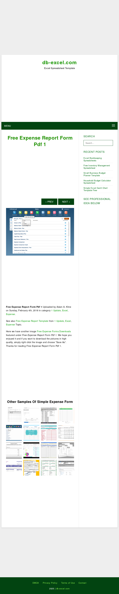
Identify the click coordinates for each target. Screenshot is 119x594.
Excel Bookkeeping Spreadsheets (93, 159)
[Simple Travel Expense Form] (31, 467)
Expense (10, 314)
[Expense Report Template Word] (49, 415)
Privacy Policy (50, 582)
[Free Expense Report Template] (14, 467)
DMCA (36, 582)
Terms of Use (68, 582)
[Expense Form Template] (66, 415)
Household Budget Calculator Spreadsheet (97, 181)
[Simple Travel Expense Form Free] (66, 449)
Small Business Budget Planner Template (95, 174)
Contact (82, 582)
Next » (66, 201)
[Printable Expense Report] (14, 449)
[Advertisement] (59, 28)
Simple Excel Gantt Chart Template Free (96, 189)
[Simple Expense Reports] (49, 449)
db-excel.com (59, 62)
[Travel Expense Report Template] (66, 467)
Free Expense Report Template (32, 320)
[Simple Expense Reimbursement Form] (49, 467)
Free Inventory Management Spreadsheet (97, 166)
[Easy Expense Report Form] (49, 432)
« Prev (49, 201)
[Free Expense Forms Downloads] (31, 432)
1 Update (56, 310)
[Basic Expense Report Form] (66, 432)
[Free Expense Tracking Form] (31, 449)
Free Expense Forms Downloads (54, 331)
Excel (65, 310)
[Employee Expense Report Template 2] (31, 415)
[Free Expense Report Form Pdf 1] (40, 231)
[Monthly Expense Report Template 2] (14, 415)
